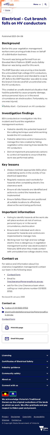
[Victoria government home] (43, 428)
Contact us (16, 420)
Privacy (5, 417)
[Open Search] (46, 4)
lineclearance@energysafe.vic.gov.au (25, 281)
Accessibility (39, 417)
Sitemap (5, 420)
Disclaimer (15, 417)
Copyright (27, 417)
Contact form (14, 274)
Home (7, 10)
